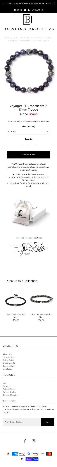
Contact (6, 386)
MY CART (37, 10)
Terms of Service (10, 395)
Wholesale (7, 369)
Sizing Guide (8, 360)
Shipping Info (9, 363)
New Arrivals (8, 357)
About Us (7, 354)
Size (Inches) (28, 126)
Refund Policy (9, 389)
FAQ (5, 383)
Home (7, 38)
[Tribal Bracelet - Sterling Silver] (41, 300)
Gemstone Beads (22, 38)
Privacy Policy (9, 392)
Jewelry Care (9, 366)
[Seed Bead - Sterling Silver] (16, 300)
